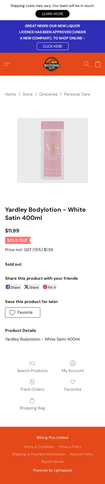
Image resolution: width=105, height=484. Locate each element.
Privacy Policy (70, 446)
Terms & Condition (38, 446)
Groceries (48, 94)
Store (28, 94)
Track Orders (32, 389)
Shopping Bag (32, 408)
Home (10, 94)
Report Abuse (52, 461)
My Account (73, 370)
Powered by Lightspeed (52, 470)
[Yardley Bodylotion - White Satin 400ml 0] (52, 150)
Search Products (32, 370)
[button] (52, 14)
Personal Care (77, 94)
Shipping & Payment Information (38, 454)
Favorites (72, 389)
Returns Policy (81, 454)
